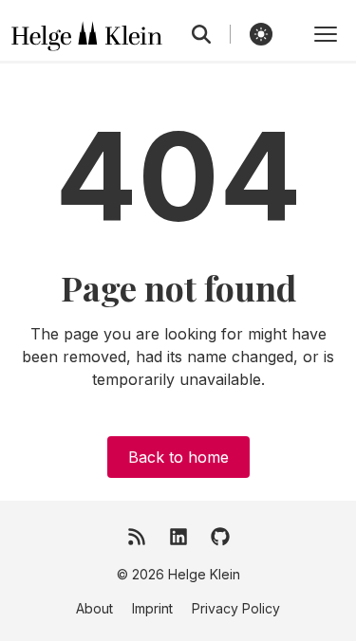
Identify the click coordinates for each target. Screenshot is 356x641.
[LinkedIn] (178, 536)
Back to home (178, 457)
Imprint (152, 608)
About (94, 608)
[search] (211, 34)
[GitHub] (220, 536)
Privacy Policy (236, 608)
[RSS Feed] (136, 536)
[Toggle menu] (326, 34)
